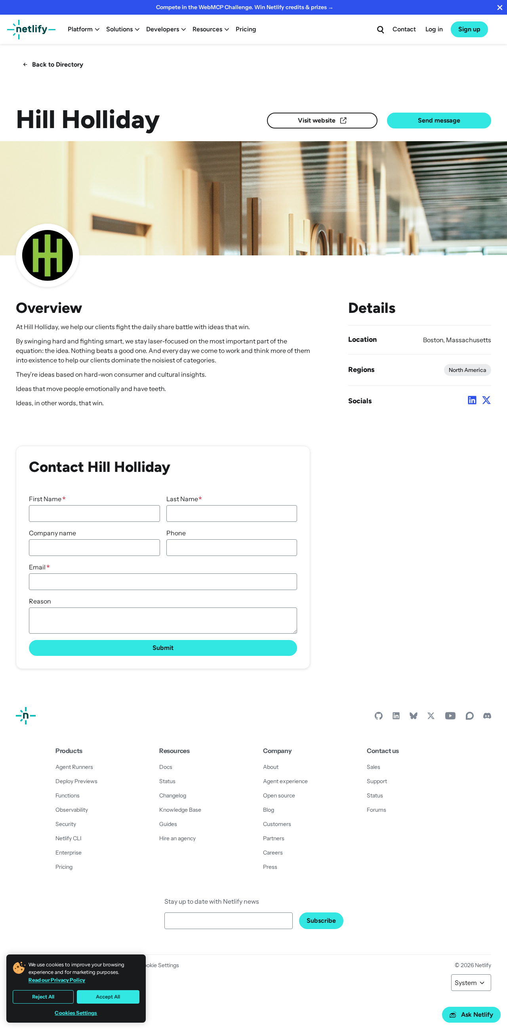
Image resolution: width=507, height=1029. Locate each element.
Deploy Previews (76, 781)
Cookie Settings (159, 965)
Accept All (108, 997)
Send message (439, 120)
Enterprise (68, 852)
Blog (268, 809)
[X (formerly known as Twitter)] (431, 717)
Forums (376, 809)
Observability (71, 809)
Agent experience (285, 781)
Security (65, 824)
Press (270, 866)
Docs (165, 766)
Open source (279, 795)
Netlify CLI (68, 838)
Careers (273, 852)
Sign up (469, 29)
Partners (273, 838)
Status (167, 781)
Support (377, 781)
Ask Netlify (477, 1014)
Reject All (43, 997)
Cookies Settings (76, 1013)
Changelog (172, 795)
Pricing (246, 29)
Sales (373, 766)
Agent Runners (74, 766)
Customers (277, 824)
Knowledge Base (180, 809)
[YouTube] (450, 717)
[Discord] (487, 717)
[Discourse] (470, 717)
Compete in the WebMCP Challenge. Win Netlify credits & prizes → (245, 7)
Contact (404, 29)
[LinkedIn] (396, 717)
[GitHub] (379, 717)
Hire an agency (177, 838)
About (270, 766)
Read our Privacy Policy (57, 980)
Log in (434, 29)
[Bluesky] (413, 717)
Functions (67, 795)
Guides (168, 824)
